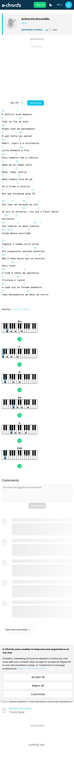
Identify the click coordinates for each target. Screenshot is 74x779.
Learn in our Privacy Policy (32, 668)
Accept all (37, 677)
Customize (38, 694)
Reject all (38, 685)
